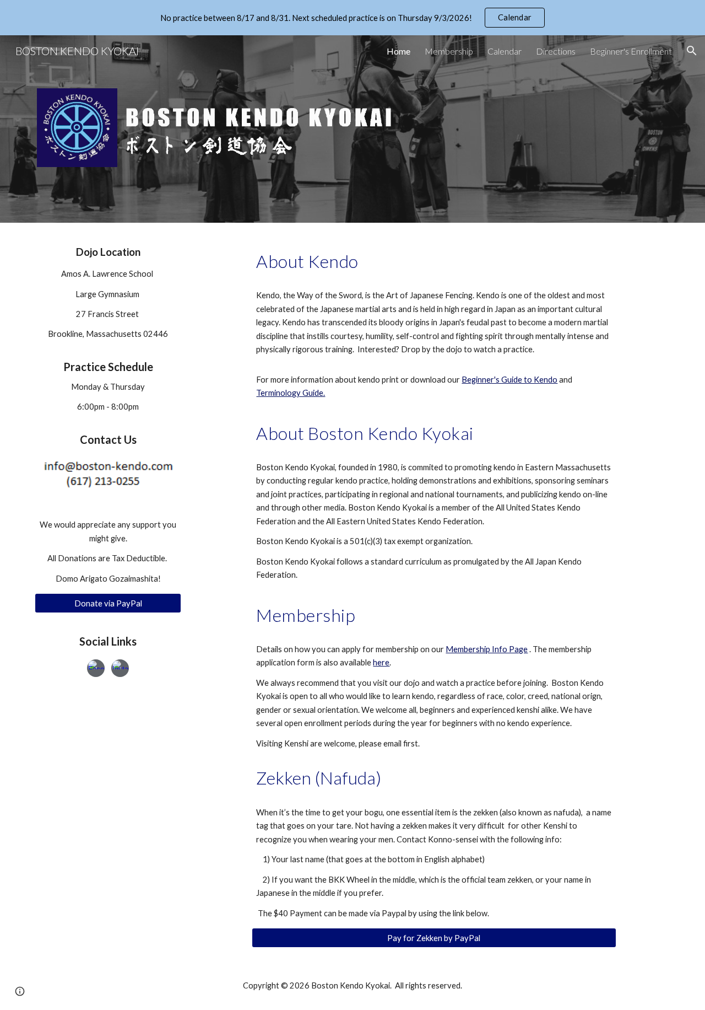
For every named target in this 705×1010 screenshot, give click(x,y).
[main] (108, 345)
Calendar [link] (504, 51)
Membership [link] (449, 51)
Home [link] (398, 51)
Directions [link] (556, 51)
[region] (352, 17)
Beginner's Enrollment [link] (631, 51)
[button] (692, 50)
